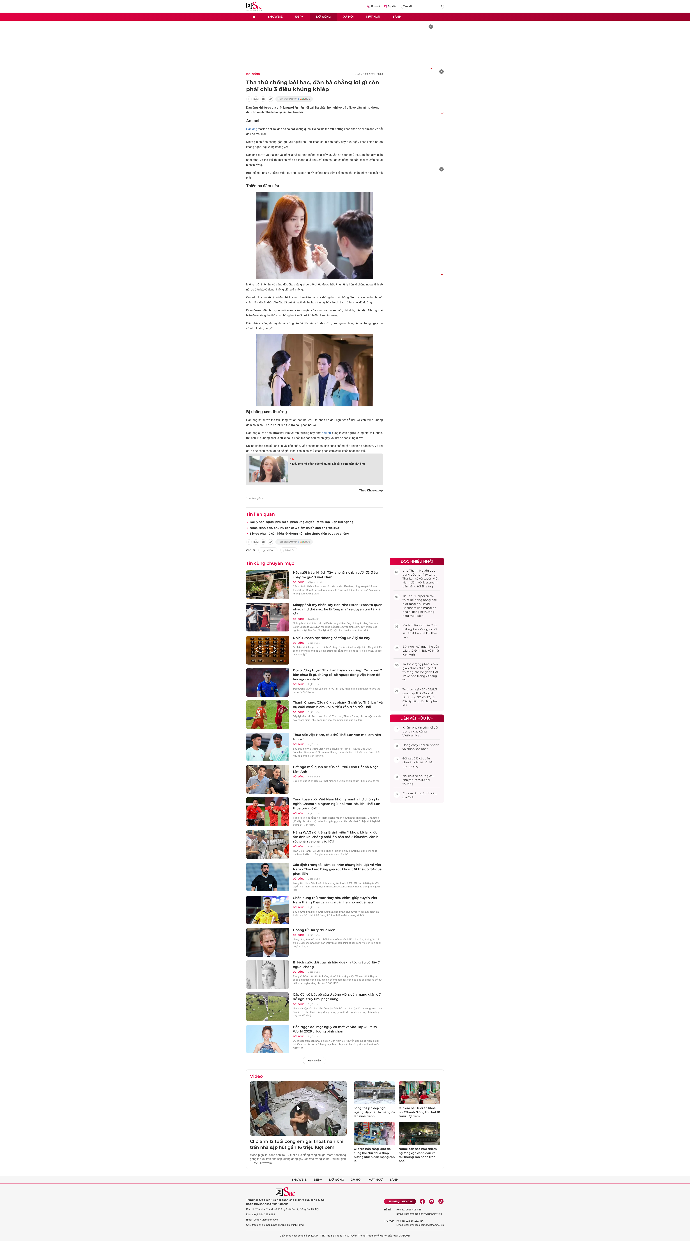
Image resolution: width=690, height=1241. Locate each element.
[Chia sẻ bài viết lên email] (263, 99)
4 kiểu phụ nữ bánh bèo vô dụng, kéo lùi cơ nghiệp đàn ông (327, 463)
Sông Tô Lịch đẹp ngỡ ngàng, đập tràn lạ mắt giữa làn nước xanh (374, 1112)
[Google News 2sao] (294, 99)
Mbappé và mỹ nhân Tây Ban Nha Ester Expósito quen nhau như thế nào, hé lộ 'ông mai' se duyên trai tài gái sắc (337, 609)
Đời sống (323, 16)
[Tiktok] (441, 1201)
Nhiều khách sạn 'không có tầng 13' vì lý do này (331, 638)
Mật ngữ (373, 16)
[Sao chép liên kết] (270, 99)
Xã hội (348, 16)
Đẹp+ (299, 16)
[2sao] (254, 17)
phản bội (288, 550)
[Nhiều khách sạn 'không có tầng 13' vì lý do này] (267, 650)
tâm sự (420, 780)
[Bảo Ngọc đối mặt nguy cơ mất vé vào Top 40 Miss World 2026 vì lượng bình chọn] (267, 1039)
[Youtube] (431, 1201)
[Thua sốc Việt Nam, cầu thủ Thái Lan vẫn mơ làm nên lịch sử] (267, 747)
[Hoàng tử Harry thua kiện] (267, 942)
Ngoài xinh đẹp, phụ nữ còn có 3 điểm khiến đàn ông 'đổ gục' (295, 528)
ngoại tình (267, 550)
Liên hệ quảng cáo (400, 1201)
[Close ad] (431, 26)
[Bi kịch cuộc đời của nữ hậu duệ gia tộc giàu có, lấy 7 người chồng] (267, 974)
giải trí (418, 762)
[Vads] (431, 67)
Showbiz (275, 16)
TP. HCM (389, 1220)
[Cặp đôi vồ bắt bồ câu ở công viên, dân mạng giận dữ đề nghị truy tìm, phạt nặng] (267, 1006)
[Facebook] (422, 1201)
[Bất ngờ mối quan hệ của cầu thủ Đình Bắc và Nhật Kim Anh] (267, 779)
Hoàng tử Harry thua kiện (314, 930)
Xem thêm (314, 1060)
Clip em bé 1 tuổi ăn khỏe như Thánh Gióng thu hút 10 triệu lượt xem (419, 1112)
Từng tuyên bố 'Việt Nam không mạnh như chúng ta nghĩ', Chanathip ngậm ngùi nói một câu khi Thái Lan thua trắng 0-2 (336, 803)
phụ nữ (326, 432)
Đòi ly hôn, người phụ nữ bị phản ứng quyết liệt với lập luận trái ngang (301, 522)
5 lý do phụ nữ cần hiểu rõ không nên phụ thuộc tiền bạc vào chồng (299, 533)
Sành (397, 16)
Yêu (292, 458)
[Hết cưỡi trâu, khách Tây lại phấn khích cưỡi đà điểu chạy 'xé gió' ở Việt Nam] (267, 584)
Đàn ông (252, 128)
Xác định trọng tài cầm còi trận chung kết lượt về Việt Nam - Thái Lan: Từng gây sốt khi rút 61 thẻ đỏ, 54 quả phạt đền (337, 869)
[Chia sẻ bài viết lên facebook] (249, 99)
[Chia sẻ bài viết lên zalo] (256, 99)
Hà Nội (388, 1209)
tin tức (423, 727)
